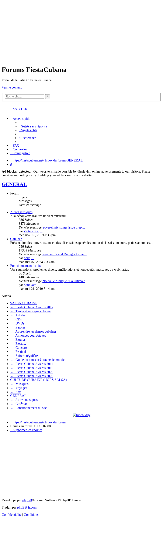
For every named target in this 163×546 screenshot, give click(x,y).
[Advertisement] (81, 31)
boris (27, 258)
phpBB (27, 500)
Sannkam (30, 285)
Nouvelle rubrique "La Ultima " (63, 281)
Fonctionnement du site (25, 265)
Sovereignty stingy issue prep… (63, 227)
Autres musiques (21, 212)
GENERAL (14, 184)
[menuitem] (33, 126)
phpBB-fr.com (27, 507)
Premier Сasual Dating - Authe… (64, 254)
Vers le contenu (12, 87)
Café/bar (16, 239)
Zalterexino (31, 231)
